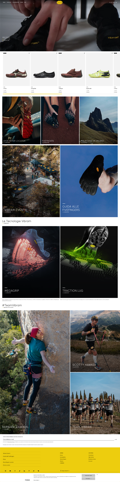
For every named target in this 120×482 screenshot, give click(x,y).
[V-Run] (16, 69)
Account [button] (90, 461)
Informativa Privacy (11, 441)
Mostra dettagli (36, 480)
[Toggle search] (110, 2)
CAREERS (62, 463)
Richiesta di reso (92, 459)
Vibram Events (6, 453)
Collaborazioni (15, 2)
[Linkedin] (24, 470)
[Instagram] (5, 470)
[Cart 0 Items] (114, 2)
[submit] (115, 439)
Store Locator (6, 465)
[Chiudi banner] (97, 474)
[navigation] (14, 2)
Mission (61, 461)
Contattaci (91, 455)
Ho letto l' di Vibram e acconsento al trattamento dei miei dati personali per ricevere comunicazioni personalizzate (28, 441)
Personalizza (88, 478)
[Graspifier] (44, 69)
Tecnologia (9, 2)
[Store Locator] (111, 2)
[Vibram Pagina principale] (60, 2)
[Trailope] (71, 69)
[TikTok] (19, 470)
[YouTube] (10, 470)
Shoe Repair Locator (8, 462)
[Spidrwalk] (99, 69)
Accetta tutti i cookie (88, 475)
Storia (61, 455)
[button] (65, 471)
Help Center (91, 457)
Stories (21, 2)
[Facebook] (15, 470)
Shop (25, 2)
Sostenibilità (62, 457)
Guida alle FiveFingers (8, 456)
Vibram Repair (63, 459)
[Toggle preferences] (116, 2)
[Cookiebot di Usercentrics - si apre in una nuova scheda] (27, 480)
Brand (4, 2)
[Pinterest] (29, 470)
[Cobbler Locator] (113, 2)
